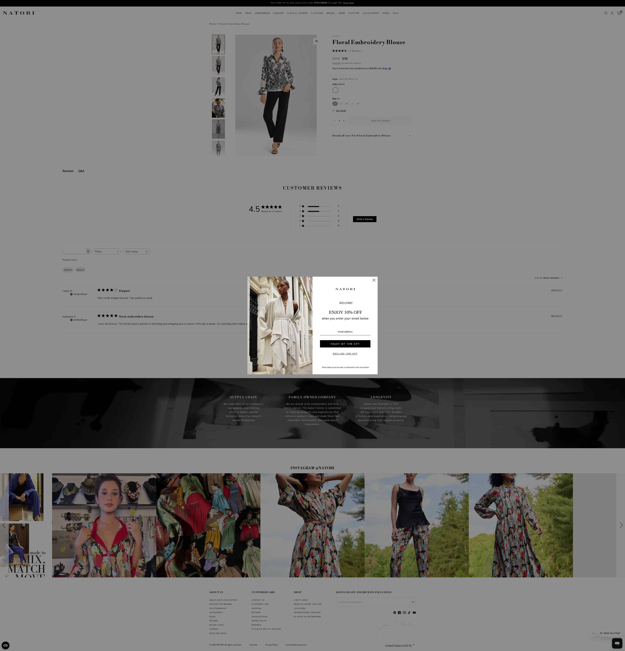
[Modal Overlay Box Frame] (312, 325)
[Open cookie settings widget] (5, 645)
